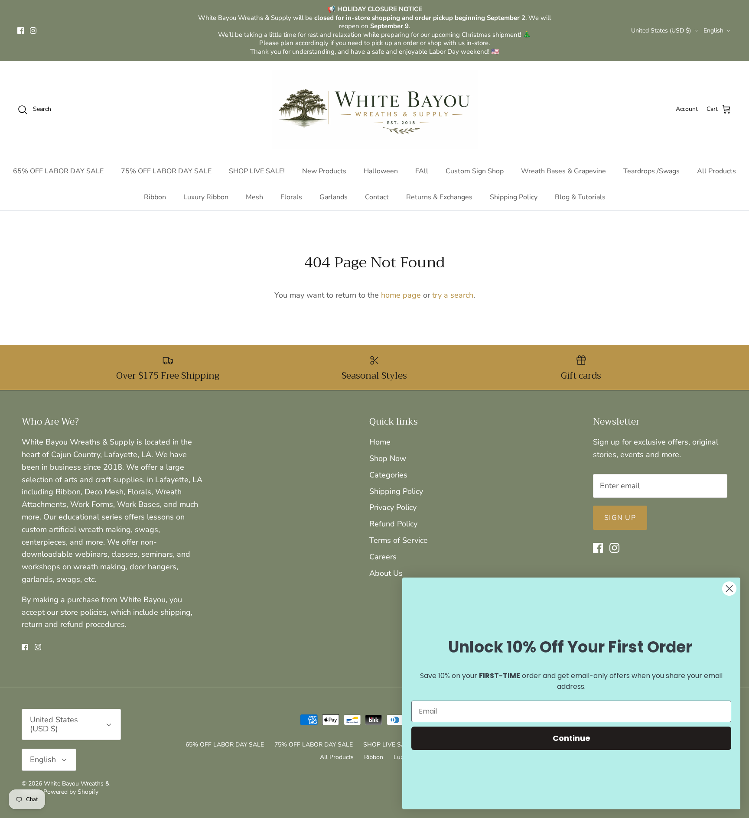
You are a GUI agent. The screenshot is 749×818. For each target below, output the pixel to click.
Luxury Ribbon (205, 197)
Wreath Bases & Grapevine (563, 171)
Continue (571, 738)
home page (401, 295)
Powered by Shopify (70, 792)
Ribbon (155, 197)
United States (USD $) (661, 30)
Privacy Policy (393, 507)
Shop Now (387, 458)
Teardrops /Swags (651, 171)
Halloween (381, 171)
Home (380, 442)
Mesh (254, 197)
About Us (386, 573)
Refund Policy (393, 524)
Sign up (620, 518)
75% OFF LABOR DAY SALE (166, 171)
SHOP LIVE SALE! (257, 171)
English (713, 30)
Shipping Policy (513, 197)
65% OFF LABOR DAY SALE (58, 171)
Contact (377, 197)
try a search (452, 295)
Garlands (333, 197)
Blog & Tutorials (580, 197)
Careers (383, 557)
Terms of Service (398, 540)
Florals (291, 197)
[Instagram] (33, 30)
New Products (324, 171)
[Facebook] (20, 30)
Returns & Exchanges (439, 197)
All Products (716, 171)
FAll (421, 171)
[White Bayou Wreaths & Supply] (375, 109)
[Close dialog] (729, 588)
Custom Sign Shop (475, 171)
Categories (388, 475)
